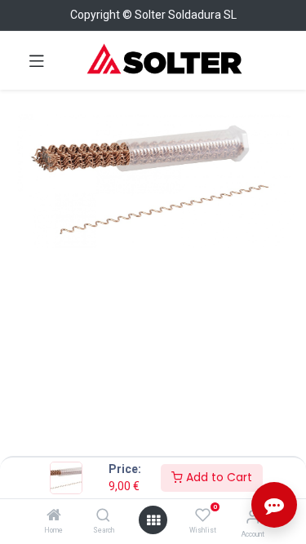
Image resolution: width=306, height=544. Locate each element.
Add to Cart (217, 477)
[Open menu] (153, 520)
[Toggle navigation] (36, 60)
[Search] (103, 516)
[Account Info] (252, 516)
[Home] (54, 516)
